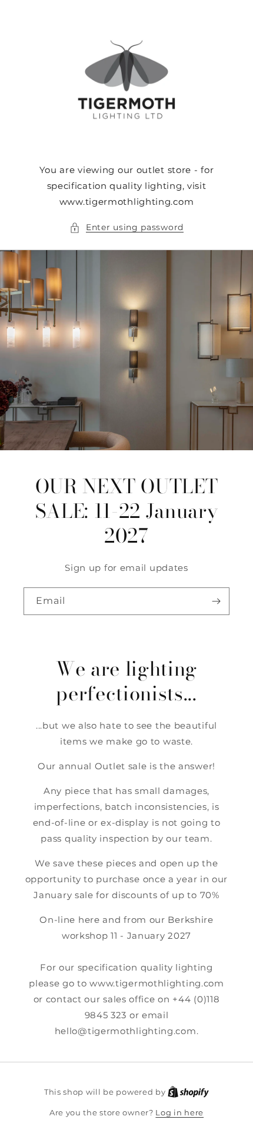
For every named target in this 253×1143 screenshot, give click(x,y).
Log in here (179, 1112)
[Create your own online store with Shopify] (188, 1092)
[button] (126, 227)
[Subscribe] (216, 601)
